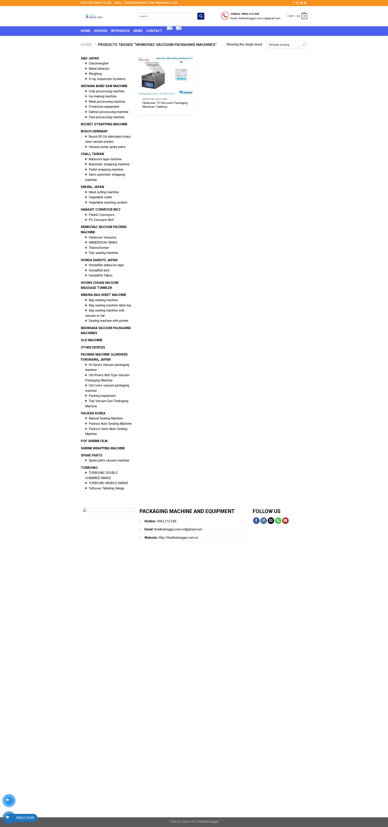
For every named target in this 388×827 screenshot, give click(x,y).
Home (85, 31)
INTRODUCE (120, 31)
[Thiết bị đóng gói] (106, 16)
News (137, 31)
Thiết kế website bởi (194, 821)
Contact (154, 31)
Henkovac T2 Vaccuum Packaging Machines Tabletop (165, 105)
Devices (100, 31)
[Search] (200, 16)
